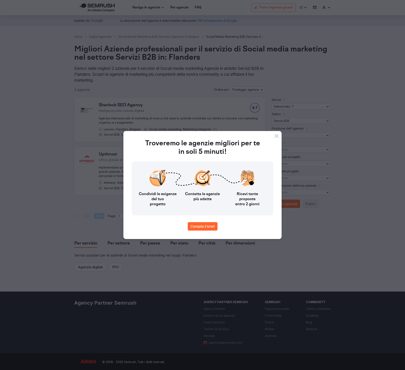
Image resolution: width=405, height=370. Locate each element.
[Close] (276, 136)
